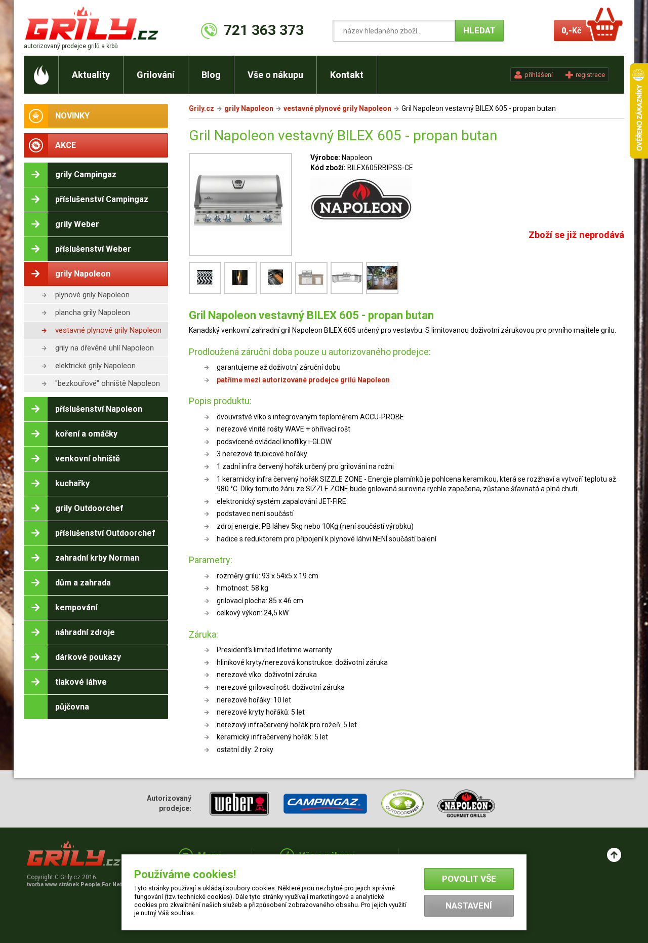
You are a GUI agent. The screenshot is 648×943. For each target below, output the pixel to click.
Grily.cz (201, 108)
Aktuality (91, 74)
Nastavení (469, 905)
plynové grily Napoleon (92, 294)
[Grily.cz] (94, 23)
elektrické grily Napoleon (95, 365)
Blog (211, 74)
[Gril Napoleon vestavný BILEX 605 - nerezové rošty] (206, 293)
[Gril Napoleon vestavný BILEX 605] (242, 293)
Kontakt (346, 74)
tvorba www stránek (80, 884)
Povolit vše (469, 879)
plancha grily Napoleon (92, 312)
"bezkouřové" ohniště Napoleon (107, 383)
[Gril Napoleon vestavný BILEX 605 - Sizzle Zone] (277, 293)
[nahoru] (614, 855)
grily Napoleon (248, 108)
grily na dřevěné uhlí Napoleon (104, 347)
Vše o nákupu (275, 74)
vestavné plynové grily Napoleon (108, 330)
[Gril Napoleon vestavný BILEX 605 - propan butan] (240, 206)
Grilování (156, 74)
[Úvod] (41, 75)
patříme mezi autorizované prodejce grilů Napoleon (303, 380)
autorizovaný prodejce (71, 46)
